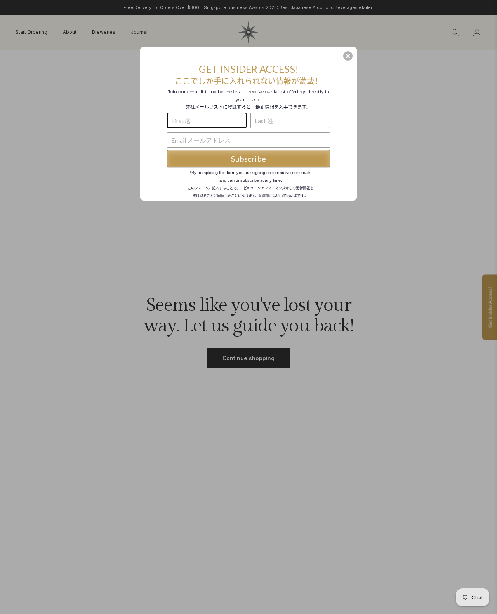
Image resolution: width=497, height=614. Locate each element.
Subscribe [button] (248, 158)
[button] (348, 56)
